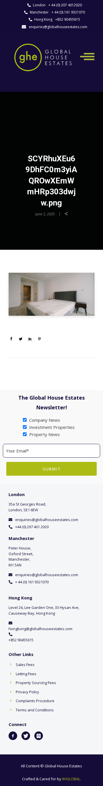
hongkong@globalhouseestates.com (40, 628)
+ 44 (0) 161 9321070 (68, 12)
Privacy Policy (27, 691)
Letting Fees (26, 673)
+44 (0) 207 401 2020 (32, 526)
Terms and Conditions (35, 710)
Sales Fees (25, 664)
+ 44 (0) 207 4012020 (65, 5)
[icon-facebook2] (13, 735)
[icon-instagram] (38, 735)
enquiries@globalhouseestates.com (58, 26)
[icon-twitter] (25, 735)
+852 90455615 (67, 19)
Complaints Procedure (35, 700)
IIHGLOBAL (71, 778)
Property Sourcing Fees (36, 682)
